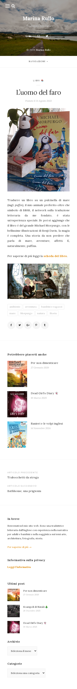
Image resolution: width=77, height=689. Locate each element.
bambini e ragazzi (51, 306)
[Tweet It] (20, 325)
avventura (31, 306)
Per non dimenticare (44, 363)
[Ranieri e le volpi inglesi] (17, 434)
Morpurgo (26, 313)
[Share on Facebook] (11, 325)
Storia (53, 313)
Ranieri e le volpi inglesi (47, 423)
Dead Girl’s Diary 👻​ (44, 393)
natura (41, 313)
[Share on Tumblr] (45, 325)
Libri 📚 (38, 80)
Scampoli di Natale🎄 (35, 606)
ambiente (14, 306)
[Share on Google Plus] (28, 325)
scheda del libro (55, 256)
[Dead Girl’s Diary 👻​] (17, 404)
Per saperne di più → (19, 547)
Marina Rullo (38, 18)
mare (12, 313)
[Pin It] (36, 325)
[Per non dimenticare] (17, 374)
